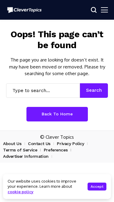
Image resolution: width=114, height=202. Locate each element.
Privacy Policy (70, 143)
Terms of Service (20, 149)
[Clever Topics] (24, 10)
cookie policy (20, 191)
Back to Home (57, 113)
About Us (12, 143)
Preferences (55, 149)
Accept (97, 186)
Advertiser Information (26, 156)
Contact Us (39, 143)
